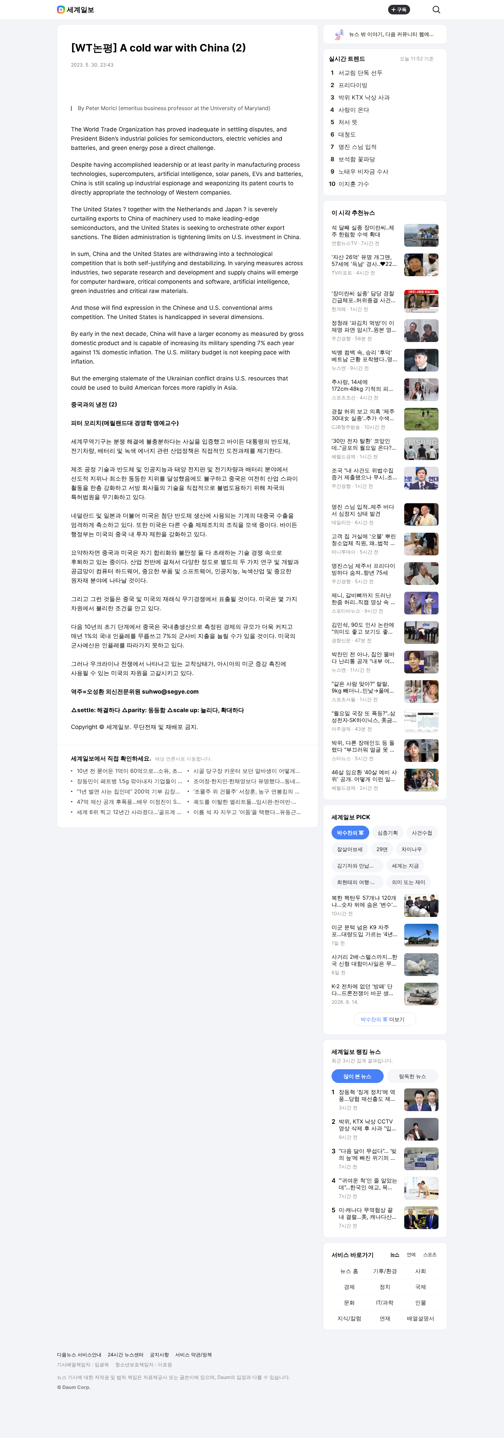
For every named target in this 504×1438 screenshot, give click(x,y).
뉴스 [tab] (394, 1254)
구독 (402, 9)
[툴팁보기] (438, 59)
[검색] (438, 9)
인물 (420, 1302)
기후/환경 (385, 1271)
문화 (349, 1302)
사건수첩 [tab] (422, 832)
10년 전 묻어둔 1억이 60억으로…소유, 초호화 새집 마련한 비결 (130, 770)
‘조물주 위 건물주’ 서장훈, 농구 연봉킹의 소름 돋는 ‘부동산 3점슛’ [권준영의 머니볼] (247, 791)
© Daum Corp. (74, 1387)
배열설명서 (420, 1318)
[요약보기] (256, 84)
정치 (385, 1286)
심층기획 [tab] (387, 832)
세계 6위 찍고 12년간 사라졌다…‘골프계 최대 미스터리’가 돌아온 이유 (130, 812)
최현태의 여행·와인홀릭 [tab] (360, 882)
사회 (420, 1271)
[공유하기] (421, 9)
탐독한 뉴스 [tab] (412, 1076)
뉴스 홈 (349, 1271)
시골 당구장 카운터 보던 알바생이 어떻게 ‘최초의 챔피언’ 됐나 (247, 770)
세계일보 (80, 9)
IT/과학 (385, 1302)
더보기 (383, 1019)
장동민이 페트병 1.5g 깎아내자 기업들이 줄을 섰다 (130, 781)
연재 (385, 1318)
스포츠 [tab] (429, 1254)
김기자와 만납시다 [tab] (358, 865)
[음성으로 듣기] (270, 84)
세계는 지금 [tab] (405, 865)
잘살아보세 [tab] (350, 849)
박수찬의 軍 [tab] (350, 832)
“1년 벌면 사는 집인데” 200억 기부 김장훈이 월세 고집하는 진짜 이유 (130, 791)
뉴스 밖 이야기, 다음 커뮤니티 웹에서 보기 (397, 34)
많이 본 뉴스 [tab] (357, 1076)
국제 (420, 1286)
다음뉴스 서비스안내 (79, 1354)
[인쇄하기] (297, 84)
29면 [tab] (382, 849)
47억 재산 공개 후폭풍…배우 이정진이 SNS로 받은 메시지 (130, 801)
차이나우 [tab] (411, 849)
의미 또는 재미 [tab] (408, 882)
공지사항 (159, 1354)
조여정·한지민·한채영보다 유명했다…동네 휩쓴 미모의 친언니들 (247, 781)
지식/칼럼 (349, 1318)
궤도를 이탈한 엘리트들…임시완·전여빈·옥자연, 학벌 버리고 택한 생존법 (247, 801)
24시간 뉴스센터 (126, 1354)
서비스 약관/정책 (193, 1354)
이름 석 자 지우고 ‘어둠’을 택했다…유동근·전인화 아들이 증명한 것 (247, 812)
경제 (349, 1286)
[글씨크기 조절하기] (283, 84)
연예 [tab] (411, 1254)
